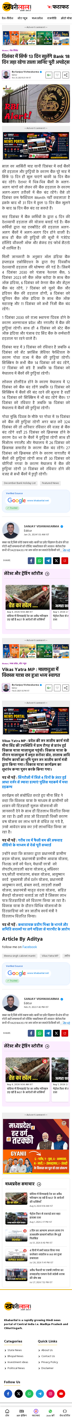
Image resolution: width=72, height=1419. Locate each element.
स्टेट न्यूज (22, 18)
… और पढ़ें (65, 551)
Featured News (50, 483)
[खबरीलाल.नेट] (19, 6)
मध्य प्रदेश (37, 18)
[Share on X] (56, 560)
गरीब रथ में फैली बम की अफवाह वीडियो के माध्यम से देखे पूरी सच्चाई (32, 843)
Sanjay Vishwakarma (27, 72)
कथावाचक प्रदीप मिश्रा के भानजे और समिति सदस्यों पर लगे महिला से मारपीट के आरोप (36, 927)
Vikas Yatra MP (50, 956)
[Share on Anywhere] (64, 560)
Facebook (29, 947)
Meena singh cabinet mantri (19, 956)
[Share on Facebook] (31, 560)
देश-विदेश (7, 18)
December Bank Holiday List (20, 483)
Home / (5, 50)
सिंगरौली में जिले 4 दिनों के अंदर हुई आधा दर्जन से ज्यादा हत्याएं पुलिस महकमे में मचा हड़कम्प (35, 782)
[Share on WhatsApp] (39, 560)
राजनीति (51, 18)
